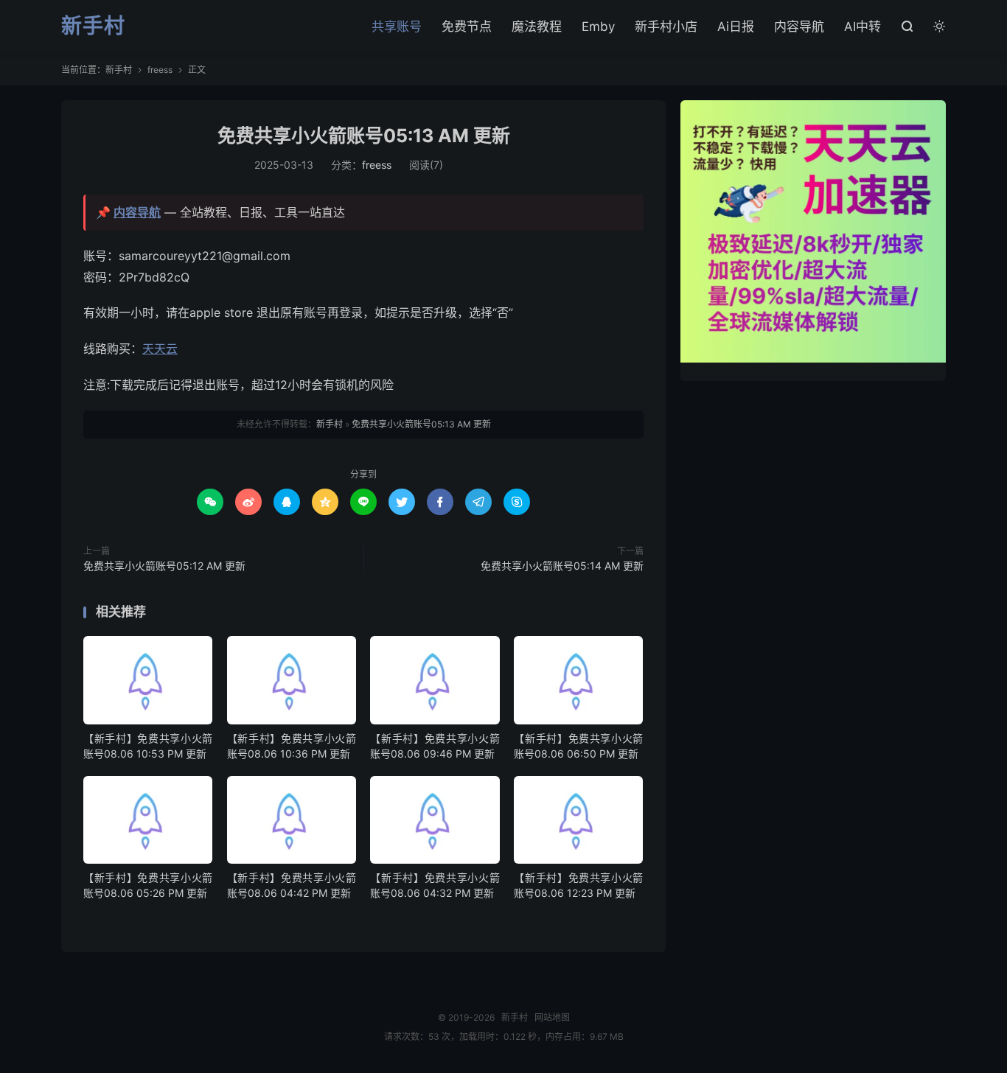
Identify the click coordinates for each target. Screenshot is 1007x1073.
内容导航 (799, 26)
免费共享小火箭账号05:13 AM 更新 (363, 136)
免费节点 (467, 26)
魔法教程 (537, 26)
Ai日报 (735, 26)
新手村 (93, 26)
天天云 (160, 348)
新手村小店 (666, 26)
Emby (598, 26)
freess (160, 69)
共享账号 (397, 26)
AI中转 (862, 26)
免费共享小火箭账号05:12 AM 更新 (164, 565)
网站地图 (552, 1017)
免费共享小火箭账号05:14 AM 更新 (562, 565)
